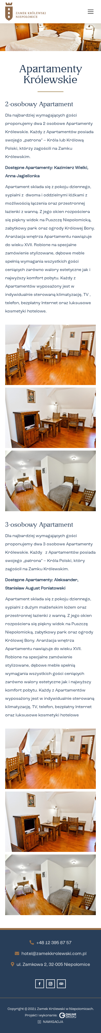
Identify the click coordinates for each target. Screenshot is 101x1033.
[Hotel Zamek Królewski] (50, 355)
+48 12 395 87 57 (53, 943)
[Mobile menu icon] (90, 11)
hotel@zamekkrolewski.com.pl (53, 954)
